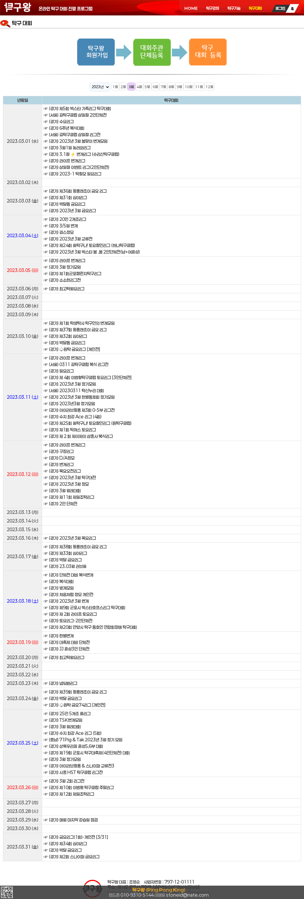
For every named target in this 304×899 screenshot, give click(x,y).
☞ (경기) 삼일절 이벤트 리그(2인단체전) (76, 167)
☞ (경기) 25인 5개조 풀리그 (67, 713)
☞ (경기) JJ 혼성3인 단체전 (66, 648)
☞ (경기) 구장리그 (59, 451)
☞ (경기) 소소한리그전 (62, 280)
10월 (189, 87)
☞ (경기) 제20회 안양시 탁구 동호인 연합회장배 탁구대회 (90, 627)
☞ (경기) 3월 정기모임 (62, 267)
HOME (191, 8)
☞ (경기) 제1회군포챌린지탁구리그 (72, 273)
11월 (199, 87)
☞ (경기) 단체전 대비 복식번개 (68, 574)
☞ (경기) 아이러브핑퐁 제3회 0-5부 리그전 (79, 410)
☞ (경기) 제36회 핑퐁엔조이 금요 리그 (75, 191)
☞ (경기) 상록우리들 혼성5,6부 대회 (73, 746)
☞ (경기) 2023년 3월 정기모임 (70, 384)
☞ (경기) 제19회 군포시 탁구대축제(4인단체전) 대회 (87, 752)
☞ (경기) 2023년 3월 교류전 (68, 238)
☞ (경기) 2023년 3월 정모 (66, 484)
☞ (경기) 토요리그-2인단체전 (68, 620)
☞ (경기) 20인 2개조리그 (65, 219)
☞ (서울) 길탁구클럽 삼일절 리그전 (72, 134)
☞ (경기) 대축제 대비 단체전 (67, 642)
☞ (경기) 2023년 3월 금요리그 (70, 210)
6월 (155, 87)
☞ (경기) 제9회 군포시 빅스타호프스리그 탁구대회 (84, 607)
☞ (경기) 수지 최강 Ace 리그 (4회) (73, 416)
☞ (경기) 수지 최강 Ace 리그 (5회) (73, 733)
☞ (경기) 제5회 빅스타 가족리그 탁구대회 (77, 108)
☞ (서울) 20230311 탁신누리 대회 (74, 390)
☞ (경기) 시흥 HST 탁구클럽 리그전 (73, 772)
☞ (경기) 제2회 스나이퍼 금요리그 (71, 856)
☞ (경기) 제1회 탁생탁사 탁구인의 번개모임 (79, 323)
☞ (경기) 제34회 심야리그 (65, 843)
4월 (139, 87)
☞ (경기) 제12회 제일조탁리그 (69, 794)
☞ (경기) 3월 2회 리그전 (64, 781)
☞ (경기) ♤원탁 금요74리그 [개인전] (75, 705)
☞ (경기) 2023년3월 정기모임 (69, 403)
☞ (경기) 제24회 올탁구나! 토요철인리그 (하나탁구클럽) (89, 245)
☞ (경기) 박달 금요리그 (63, 559)
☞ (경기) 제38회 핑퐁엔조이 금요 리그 (75, 546)
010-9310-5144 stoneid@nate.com (159, 892)
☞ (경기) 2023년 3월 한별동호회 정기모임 (79, 397)
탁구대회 (255, 8)
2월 (123, 87)
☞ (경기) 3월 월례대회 (62, 490)
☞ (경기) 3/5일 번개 (61, 225)
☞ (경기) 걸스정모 (59, 232)
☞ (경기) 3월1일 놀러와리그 (67, 147)
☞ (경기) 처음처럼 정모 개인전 (68, 594)
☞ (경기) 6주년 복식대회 (64, 128)
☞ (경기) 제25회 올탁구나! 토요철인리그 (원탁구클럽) (88, 423)
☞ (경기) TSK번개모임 (63, 720)
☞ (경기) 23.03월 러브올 (65, 566)
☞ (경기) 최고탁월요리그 (64, 288)
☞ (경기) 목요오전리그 (62, 471)
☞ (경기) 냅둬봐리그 (60, 683)
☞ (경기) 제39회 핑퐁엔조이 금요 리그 (75, 691)
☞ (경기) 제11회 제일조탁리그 (69, 497)
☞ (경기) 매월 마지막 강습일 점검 (71, 819)
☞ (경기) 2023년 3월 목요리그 (70, 538)
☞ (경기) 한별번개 (59, 635)
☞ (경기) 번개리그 (59, 464)
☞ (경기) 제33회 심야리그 (65, 553)
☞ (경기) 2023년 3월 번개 (66, 601)
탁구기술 (233, 8)
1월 (115, 87)
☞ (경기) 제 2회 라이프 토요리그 (70, 614)
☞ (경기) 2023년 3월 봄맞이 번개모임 (75, 141)
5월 (147, 87)
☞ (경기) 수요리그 (59, 121)
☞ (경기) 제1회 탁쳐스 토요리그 (70, 429)
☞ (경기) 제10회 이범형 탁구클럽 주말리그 (79, 787)
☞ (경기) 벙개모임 (59, 588)
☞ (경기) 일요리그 (59, 370)
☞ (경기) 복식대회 (59, 581)
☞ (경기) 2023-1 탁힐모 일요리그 (72, 173)
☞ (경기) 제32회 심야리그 (65, 336)
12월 (209, 87)
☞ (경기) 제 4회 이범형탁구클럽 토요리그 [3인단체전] (88, 377)
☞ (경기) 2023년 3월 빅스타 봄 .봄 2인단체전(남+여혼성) (92, 251)
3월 (131, 87)
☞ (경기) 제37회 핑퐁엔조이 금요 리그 (75, 329)
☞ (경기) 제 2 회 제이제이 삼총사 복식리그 (78, 436)
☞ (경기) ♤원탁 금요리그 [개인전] (72, 349)
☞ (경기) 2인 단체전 (60, 503)
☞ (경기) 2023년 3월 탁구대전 (70, 477)
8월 (171, 87)
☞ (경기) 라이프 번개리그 (64, 160)
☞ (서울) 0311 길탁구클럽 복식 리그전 (76, 364)
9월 (179, 87)
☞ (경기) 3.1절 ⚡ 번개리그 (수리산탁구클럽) (81, 154)
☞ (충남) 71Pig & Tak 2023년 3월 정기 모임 (83, 739)
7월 (163, 87)
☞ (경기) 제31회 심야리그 (65, 197)
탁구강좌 (212, 8)
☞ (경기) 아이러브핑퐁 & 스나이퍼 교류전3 (79, 765)
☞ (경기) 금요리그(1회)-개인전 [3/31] (76, 837)
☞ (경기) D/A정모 (59, 457)
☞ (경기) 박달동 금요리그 (64, 204)
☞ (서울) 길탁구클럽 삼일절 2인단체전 (75, 115)
